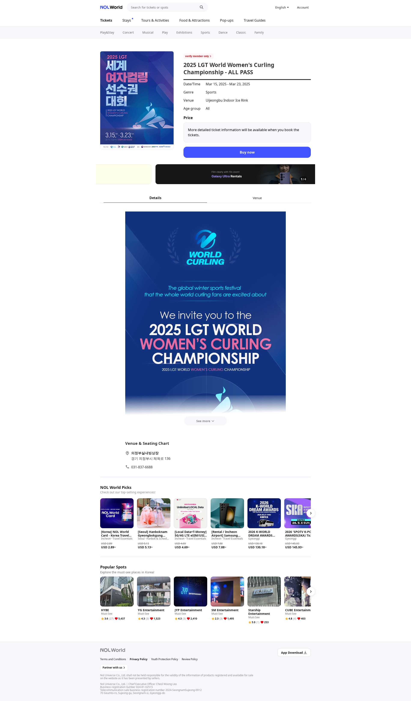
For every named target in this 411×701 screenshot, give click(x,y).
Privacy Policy (138, 659)
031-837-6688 (142, 467)
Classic (241, 32)
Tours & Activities (155, 20)
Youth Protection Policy (164, 659)
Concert (128, 32)
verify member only (197, 56)
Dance (223, 32)
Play (165, 32)
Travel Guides (255, 20)
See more (203, 421)
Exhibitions (184, 32)
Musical (147, 32)
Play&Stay (107, 32)
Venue (257, 198)
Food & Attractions (194, 20)
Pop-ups (227, 20)
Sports (205, 32)
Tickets (106, 20)
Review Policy (190, 659)
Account (303, 7)
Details (155, 197)
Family (259, 32)
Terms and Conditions (113, 659)
